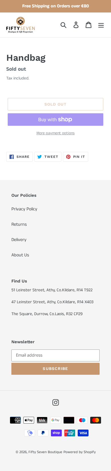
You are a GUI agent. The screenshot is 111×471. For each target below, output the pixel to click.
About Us (20, 255)
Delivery (18, 239)
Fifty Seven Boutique (45, 452)
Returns (19, 224)
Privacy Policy (24, 209)
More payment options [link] (55, 133)
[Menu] (101, 24)
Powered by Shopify (79, 452)
